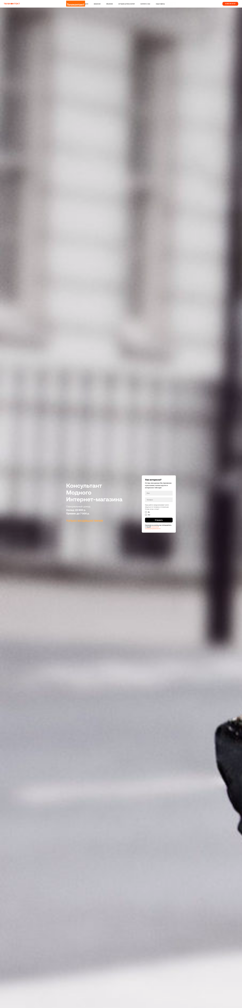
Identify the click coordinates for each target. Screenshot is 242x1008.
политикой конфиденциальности (152, 527)
